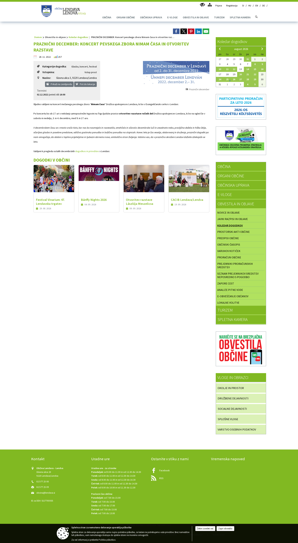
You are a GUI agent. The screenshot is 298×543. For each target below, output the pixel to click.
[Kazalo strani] (210, 5)
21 (247, 74)
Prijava (218, 5)
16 (262, 69)
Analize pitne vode (230, 290)
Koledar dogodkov (78, 37)
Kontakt (37, 458)
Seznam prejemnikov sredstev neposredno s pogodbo (238, 275)
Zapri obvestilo (225, 528)
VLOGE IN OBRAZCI (232, 377)
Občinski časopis (228, 244)
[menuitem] (107, 17)
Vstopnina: (48, 72)
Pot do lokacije (87, 84)
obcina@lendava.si (45, 492)
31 (247, 59)
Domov (38, 37)
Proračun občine (229, 257)
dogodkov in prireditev (87, 151)
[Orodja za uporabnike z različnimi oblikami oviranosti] (202, 5)
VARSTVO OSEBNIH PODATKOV (237, 429)
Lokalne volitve (228, 302)
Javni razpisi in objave (232, 219)
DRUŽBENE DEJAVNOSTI (233, 398)
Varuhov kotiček (228, 251)
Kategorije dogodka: (54, 66)
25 (227, 79)
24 (220, 79)
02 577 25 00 (42, 481)
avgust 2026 (241, 49)
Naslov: (46, 77)
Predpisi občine (228, 238)
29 (255, 79)
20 (240, 74)
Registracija (231, 5)
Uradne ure (100, 458)
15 (255, 69)
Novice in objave (228, 212)
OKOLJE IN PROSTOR (231, 388)
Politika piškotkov (107, 539)
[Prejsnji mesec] (219, 48)
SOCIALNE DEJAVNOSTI (232, 409)
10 (220, 69)
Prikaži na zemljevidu (61, 84)
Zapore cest (225, 283)
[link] (176, 31)
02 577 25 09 (42, 487)
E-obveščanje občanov (232, 296)
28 (247, 79)
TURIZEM (225, 310)
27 (240, 79)
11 (227, 69)
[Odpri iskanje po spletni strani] (256, 17)
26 (234, 79)
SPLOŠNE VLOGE (228, 419)
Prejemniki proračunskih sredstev (235, 265)
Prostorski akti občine (233, 231)
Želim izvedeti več (205, 528)
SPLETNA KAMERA (233, 319)
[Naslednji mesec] (262, 48)
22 (255, 74)
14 (247, 69)
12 (234, 69)
